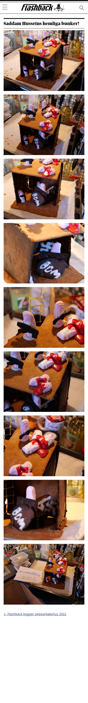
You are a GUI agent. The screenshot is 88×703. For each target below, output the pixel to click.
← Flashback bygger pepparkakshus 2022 (35, 614)
